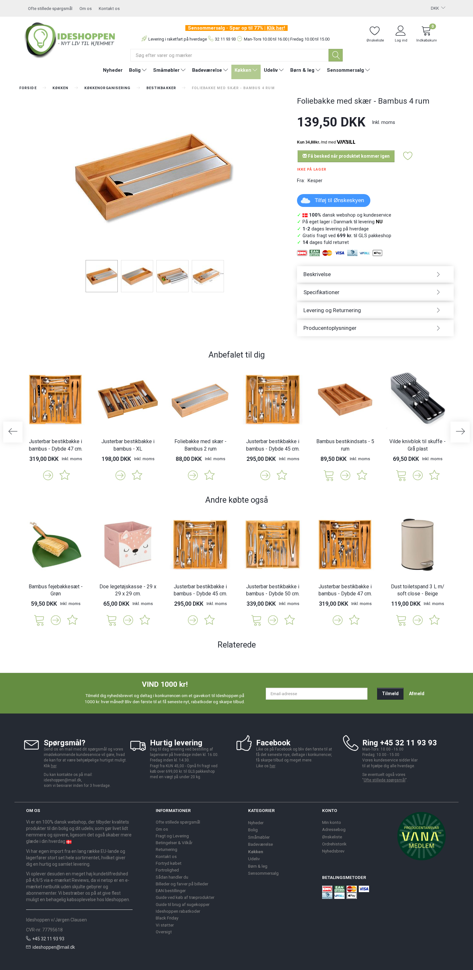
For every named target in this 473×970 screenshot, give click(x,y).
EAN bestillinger (171, 890)
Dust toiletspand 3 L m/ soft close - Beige (417, 590)
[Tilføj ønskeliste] (408, 156)
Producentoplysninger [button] (330, 328)
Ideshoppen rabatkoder (178, 911)
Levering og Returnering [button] (332, 310)
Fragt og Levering (172, 835)
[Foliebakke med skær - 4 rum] (153, 177)
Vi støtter (165, 925)
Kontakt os (109, 8)
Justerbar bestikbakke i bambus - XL (127, 445)
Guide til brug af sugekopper (182, 904)
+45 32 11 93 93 (48, 938)
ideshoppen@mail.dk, (63, 780)
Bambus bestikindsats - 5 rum (345, 445)
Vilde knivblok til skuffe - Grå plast (417, 445)
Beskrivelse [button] (317, 274)
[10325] (401, 620)
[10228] (256, 620)
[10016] (39, 620)
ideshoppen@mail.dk (53, 947)
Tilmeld (390, 693)
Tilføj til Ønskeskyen (339, 200)
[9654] (329, 475)
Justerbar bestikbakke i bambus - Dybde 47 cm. (55, 445)
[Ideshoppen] (70, 39)
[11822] (401, 475)
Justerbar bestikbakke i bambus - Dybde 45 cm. (273, 445)
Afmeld (416, 693)
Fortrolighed (167, 869)
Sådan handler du (172, 877)
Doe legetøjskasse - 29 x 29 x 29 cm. (127, 590)
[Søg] (336, 55)
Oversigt (164, 931)
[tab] (375, 274)
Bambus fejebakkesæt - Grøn (56, 590)
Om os (85, 8)
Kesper (315, 180)
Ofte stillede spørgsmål (50, 8)
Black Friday (167, 917)
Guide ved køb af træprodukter (185, 897)
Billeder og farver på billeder (182, 883)
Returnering (166, 849)
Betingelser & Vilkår (174, 842)
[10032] (111, 620)
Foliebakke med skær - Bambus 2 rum (200, 445)
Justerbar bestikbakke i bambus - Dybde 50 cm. (273, 590)
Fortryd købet (168, 863)
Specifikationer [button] (321, 292)
